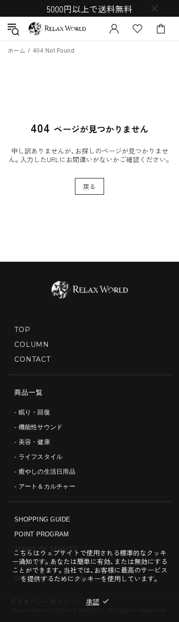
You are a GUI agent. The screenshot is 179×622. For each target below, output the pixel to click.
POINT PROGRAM (41, 534)
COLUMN (31, 344)
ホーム (16, 50)
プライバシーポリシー (43, 601)
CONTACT (32, 359)
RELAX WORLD (57, 28)
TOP (22, 329)
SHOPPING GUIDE (42, 519)
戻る (89, 186)
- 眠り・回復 (32, 412)
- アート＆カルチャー (44, 486)
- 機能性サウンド (38, 427)
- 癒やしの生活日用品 (44, 471)
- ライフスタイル (38, 456)
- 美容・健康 (32, 441)
